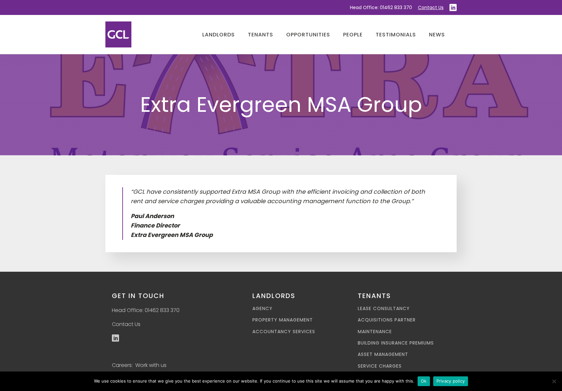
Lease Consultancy (384, 308)
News (437, 34)
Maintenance (375, 331)
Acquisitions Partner (387, 320)
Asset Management (383, 354)
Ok (424, 381)
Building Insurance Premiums (396, 343)
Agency (262, 308)
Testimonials (396, 34)
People (353, 34)
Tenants (260, 34)
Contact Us (431, 7)
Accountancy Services (283, 331)
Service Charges (380, 366)
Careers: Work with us (139, 365)
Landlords (218, 34)
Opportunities (308, 34)
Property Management (282, 320)
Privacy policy (450, 381)
